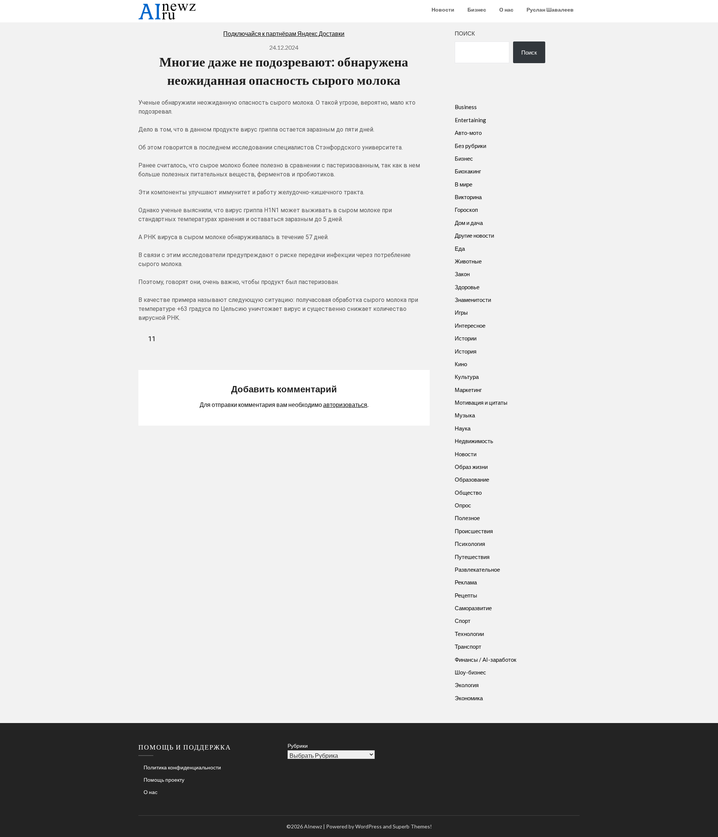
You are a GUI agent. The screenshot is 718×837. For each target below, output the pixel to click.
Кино (461, 364)
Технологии (469, 633)
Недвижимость (474, 441)
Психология (470, 543)
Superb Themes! (412, 826)
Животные (468, 261)
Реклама (466, 582)
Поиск (465, 33)
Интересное (470, 325)
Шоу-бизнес (470, 672)
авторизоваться (345, 404)
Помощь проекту (164, 779)
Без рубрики (470, 145)
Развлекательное (477, 569)
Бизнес (476, 9)
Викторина (468, 197)
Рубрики (298, 745)
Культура (467, 376)
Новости (443, 9)
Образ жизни (471, 466)
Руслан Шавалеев (550, 9)
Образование (472, 479)
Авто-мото (468, 132)
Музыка (465, 415)
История (465, 351)
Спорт (462, 620)
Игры (461, 312)
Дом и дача (469, 222)
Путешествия (472, 556)
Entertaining (470, 120)
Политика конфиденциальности (182, 767)
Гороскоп (466, 209)
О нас (506, 9)
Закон (462, 274)
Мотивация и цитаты (481, 402)
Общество (468, 492)
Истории (465, 338)
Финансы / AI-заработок (485, 659)
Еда (460, 248)
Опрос (463, 505)
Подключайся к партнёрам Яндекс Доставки (283, 33)
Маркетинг (468, 389)
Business (466, 107)
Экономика (469, 698)
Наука (462, 428)
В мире (463, 184)
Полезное (467, 518)
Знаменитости (473, 299)
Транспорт (468, 646)
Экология (467, 685)
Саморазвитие (473, 608)
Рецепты (466, 595)
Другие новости (474, 235)
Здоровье (467, 287)
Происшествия (474, 531)
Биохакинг (468, 171)
